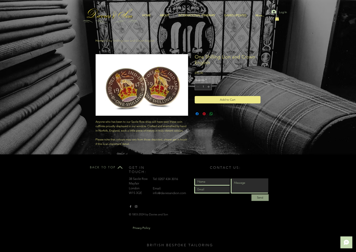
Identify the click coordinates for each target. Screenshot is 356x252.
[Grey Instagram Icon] (136, 206)
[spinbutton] (203, 86)
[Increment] (209, 86)
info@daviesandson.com (169, 193)
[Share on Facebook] (197, 114)
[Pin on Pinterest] (204, 114)
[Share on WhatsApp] (211, 114)
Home (99, 40)
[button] (277, 18)
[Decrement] (197, 86)
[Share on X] (218, 114)
